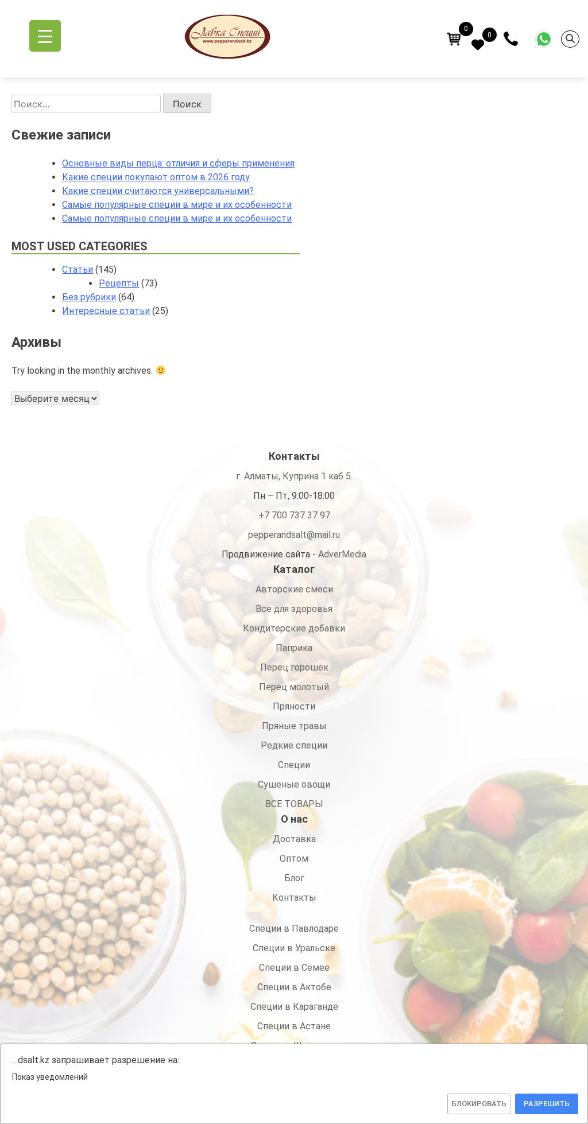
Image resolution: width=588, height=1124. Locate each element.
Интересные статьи (106, 310)
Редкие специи (294, 745)
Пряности (294, 706)
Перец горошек (294, 667)
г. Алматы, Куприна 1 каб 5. (294, 476)
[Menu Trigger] (45, 36)
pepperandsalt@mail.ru (294, 534)
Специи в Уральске (294, 948)
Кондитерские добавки (294, 628)
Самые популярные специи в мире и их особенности (177, 204)
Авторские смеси (294, 589)
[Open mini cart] (454, 39)
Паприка (294, 647)
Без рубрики (89, 297)
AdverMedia (342, 554)
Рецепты (119, 283)
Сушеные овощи (294, 784)
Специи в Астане (294, 1026)
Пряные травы (294, 725)
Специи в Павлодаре (294, 928)
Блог (294, 878)
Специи (294, 764)
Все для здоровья (294, 608)
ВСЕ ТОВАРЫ (294, 804)
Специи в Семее (294, 967)
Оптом (294, 858)
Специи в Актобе (294, 987)
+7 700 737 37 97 (294, 515)
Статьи (77, 269)
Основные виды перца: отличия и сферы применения (178, 163)
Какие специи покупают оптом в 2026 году (156, 177)
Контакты (294, 897)
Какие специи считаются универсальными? (158, 190)
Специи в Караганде (294, 1006)
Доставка (294, 839)
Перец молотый (294, 686)
